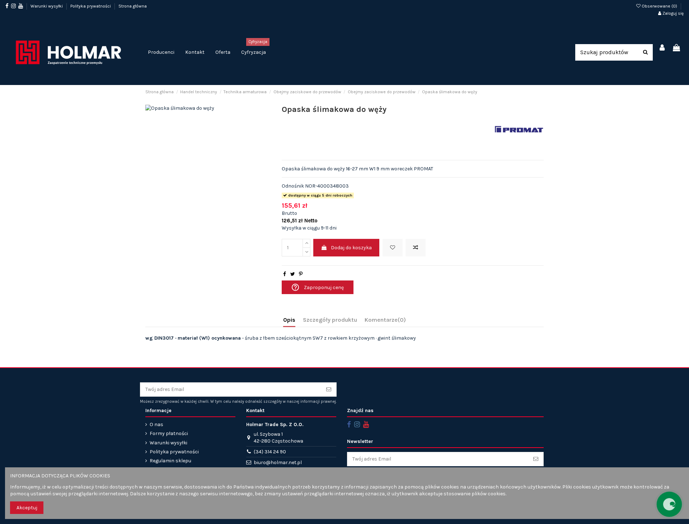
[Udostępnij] (284, 274)
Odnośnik (293, 186)
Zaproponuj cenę (317, 287)
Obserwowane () (659, 6)
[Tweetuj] (292, 274)
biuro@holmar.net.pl (278, 462)
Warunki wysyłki (47, 6)
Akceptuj (27, 508)
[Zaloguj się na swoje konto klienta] (662, 48)
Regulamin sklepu (170, 461)
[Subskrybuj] (328, 389)
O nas (156, 424)
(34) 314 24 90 (270, 452)
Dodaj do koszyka (351, 248)
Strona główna (132, 6)
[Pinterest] (301, 274)
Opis (289, 319)
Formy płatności (169, 433)
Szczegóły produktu (330, 319)
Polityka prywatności (91, 6)
